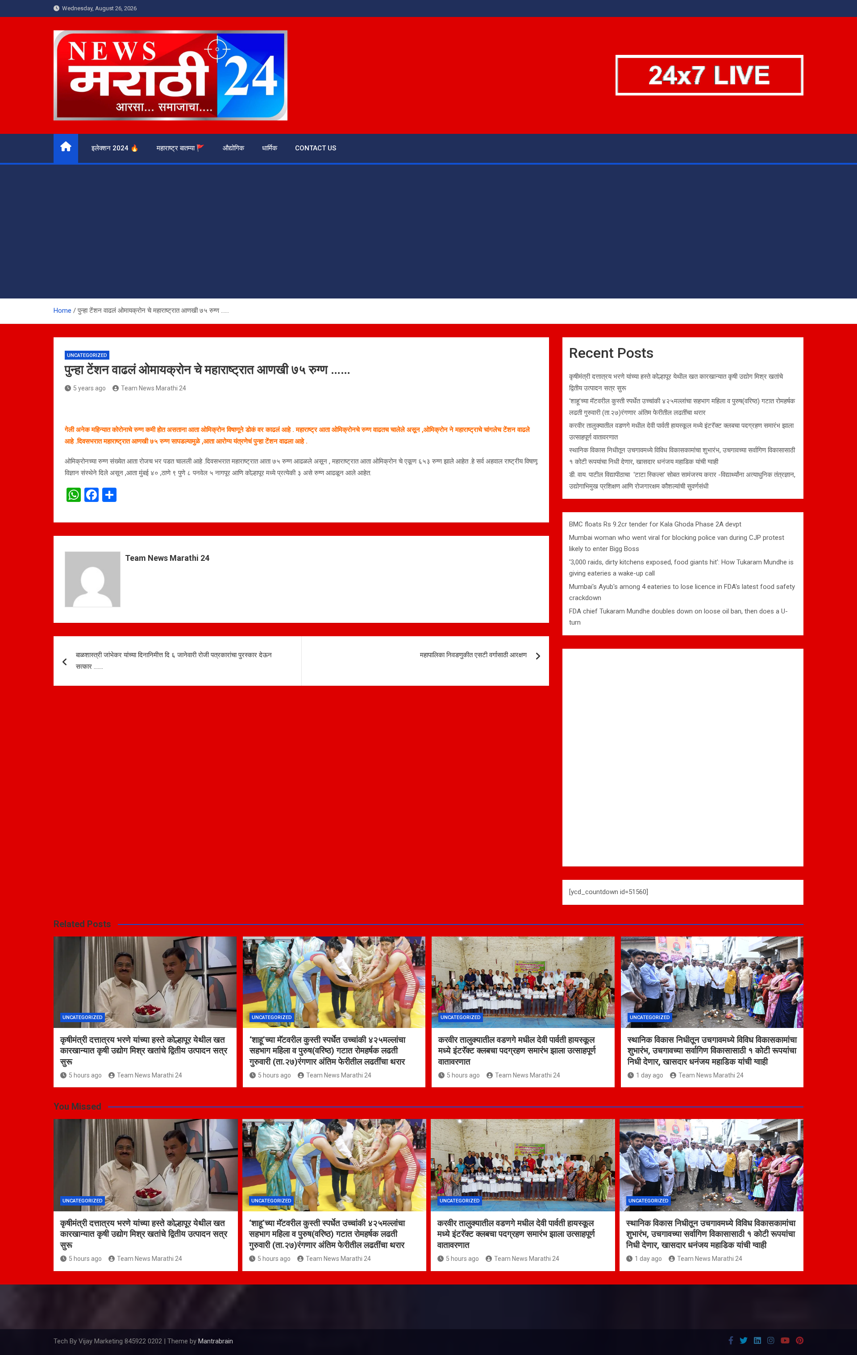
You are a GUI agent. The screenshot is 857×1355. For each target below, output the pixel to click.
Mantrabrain (215, 1341)
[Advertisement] (428, 231)
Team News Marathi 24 (153, 388)
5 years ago (89, 388)
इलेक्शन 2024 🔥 (115, 148)
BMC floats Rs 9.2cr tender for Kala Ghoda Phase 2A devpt (655, 524)
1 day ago (649, 1075)
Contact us (315, 148)
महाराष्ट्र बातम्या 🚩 (181, 148)
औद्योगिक (233, 148)
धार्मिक (269, 148)
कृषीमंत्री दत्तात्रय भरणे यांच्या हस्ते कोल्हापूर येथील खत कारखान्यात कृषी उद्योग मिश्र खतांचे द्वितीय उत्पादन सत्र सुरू (143, 1051)
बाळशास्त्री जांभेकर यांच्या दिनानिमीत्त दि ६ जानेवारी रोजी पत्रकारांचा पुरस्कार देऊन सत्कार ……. (174, 661)
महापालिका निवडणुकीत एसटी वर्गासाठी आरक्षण (473, 655)
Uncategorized (87, 355)
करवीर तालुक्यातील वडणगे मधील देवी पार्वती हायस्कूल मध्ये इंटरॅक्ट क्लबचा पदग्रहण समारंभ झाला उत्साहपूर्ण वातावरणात (517, 1051)
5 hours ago (85, 1075)
